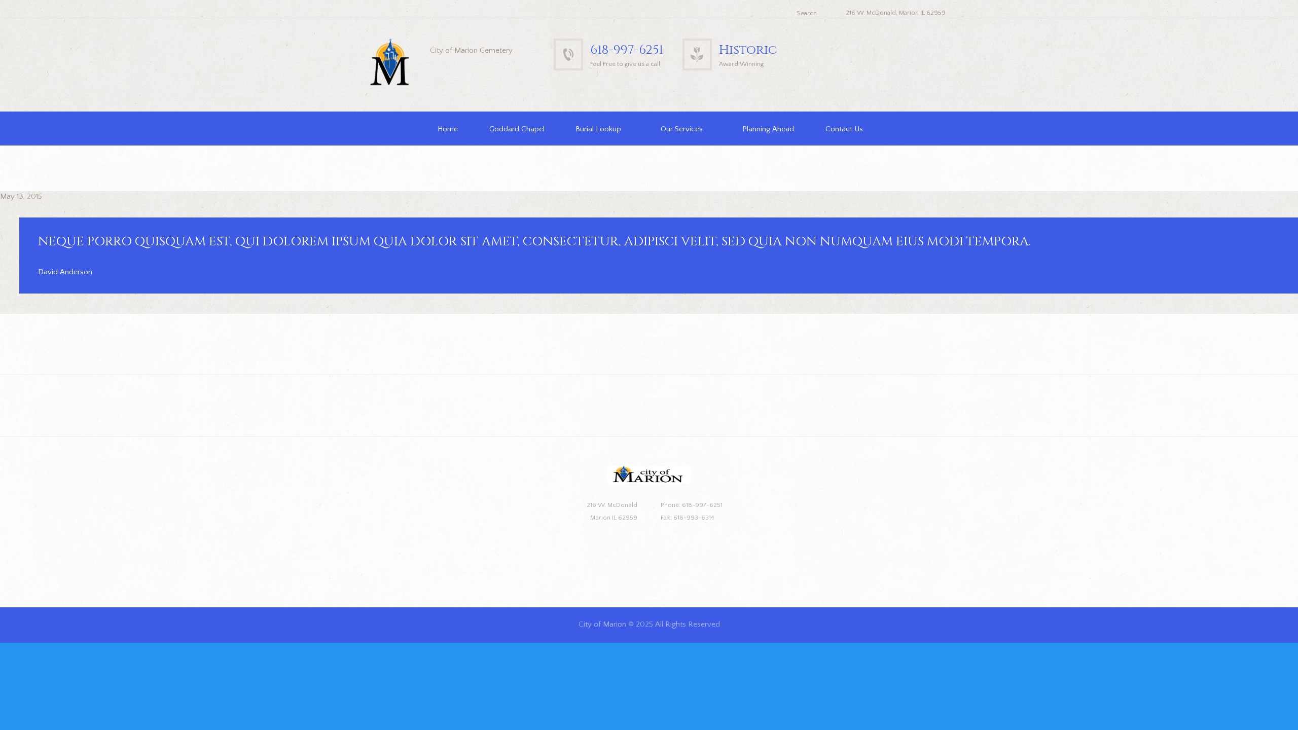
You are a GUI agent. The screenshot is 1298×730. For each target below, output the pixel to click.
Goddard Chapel (517, 129)
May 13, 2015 (21, 196)
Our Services (682, 129)
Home (448, 129)
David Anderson (65, 272)
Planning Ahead (768, 129)
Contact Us (844, 129)
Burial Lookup (598, 129)
